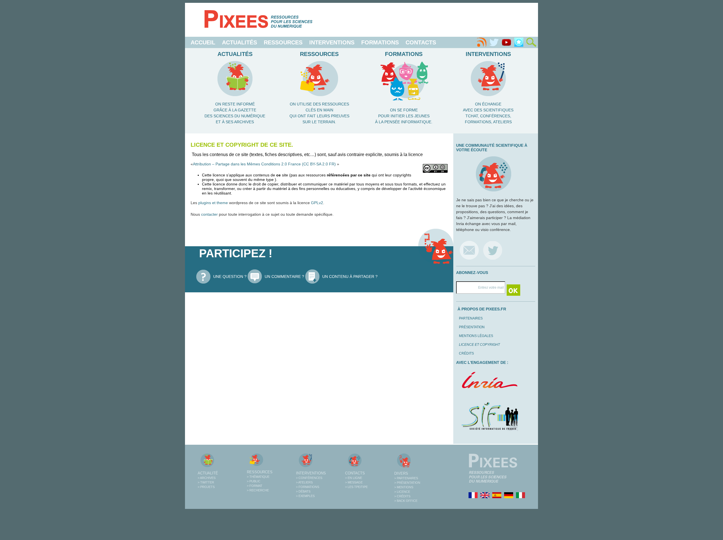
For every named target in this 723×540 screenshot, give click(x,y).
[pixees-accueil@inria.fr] (469, 250)
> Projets (206, 487)
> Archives (206, 477)
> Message (354, 482)
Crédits (466, 353)
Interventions (331, 42)
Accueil (203, 42)
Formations (380, 42)
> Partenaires (406, 478)
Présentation (472, 327)
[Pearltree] (518, 42)
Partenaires (471, 318)
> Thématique (258, 476)
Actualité (208, 473)
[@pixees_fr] (492, 250)
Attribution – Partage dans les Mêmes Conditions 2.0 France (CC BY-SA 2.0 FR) (265, 164)
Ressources (283, 42)
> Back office (405, 500)
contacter (209, 214)
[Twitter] (494, 42)
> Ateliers (304, 482)
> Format (254, 485)
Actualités (239, 42)
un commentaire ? (284, 276)
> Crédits (402, 496)
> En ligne (353, 477)
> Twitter (206, 482)
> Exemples (305, 496)
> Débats (303, 491)
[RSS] (481, 42)
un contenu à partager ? (350, 276)
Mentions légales (476, 336)
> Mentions (403, 487)
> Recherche (258, 490)
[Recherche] (531, 42)
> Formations (307, 487)
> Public (253, 481)
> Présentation (407, 482)
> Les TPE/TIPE (356, 487)
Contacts (421, 42)
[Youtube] (506, 42)
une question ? (230, 276)
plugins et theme (213, 202)
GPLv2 (317, 202)
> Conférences (309, 477)
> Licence (402, 491)
